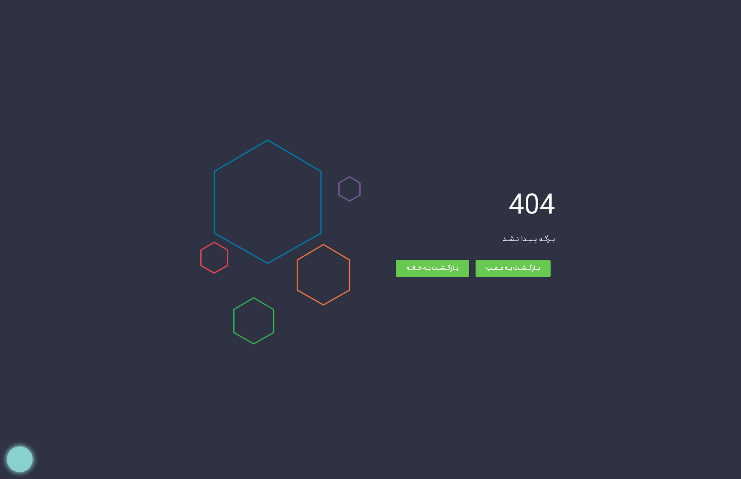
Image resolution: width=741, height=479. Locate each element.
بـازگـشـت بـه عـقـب (513, 268)
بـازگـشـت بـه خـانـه (432, 268)
